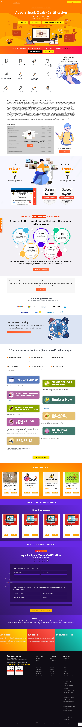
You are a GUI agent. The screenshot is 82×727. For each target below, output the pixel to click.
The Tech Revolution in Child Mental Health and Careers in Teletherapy (69, 682)
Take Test (6, 534)
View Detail (14, 492)
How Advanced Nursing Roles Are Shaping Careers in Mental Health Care (69, 701)
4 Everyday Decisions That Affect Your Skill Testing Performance (68, 710)
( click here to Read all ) (44, 618)
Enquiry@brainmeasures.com (22, 662)
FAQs (51, 665)
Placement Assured (35, 51)
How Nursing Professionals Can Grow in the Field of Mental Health (69, 692)
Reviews (65, 669)
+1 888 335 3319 (12, 664)
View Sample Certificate (41, 269)
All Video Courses (39, 660)
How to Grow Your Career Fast (69, 678)
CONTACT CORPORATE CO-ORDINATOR (19, 332)
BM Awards (52, 678)
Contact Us (52, 667)
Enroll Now (41, 289)
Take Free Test (49, 51)
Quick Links (16, 2)
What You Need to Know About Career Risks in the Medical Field (69, 705)
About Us (51, 658)
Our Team (51, 675)
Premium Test (38, 678)
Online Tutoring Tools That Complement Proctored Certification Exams (68, 718)
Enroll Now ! (23, 22)
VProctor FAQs (66, 673)
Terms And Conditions (54, 660)
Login (70, 1)
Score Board (52, 669)
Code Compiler (38, 669)
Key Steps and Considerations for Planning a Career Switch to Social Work (69, 687)
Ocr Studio (65, 714)
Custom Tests (38, 667)
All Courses (38, 662)
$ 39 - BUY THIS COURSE (41, 457)
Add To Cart (6, 492)
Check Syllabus (35, 22)
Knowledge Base (66, 658)
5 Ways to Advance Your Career (69, 675)
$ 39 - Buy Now (64, 151)
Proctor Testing (38, 671)
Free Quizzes (52, 671)
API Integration (38, 673)
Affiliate (65, 671)
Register (76, 1)
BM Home (38, 658)
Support (65, 667)
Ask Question (66, 662)
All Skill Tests (38, 665)
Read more (66, 48)
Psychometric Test (39, 675)
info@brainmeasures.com (11, 662)
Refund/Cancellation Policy (54, 662)
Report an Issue (66, 660)
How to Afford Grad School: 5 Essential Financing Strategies (69, 696)
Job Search (52, 673)
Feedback (65, 665)
